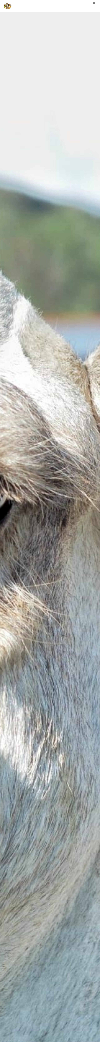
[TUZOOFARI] (7, 9)
